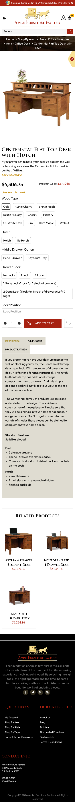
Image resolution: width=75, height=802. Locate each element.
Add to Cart (44, 323)
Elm (30, 223)
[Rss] (47, 692)
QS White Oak (12, 223)
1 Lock (25, 275)
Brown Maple (47, 206)
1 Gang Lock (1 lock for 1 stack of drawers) (29, 283)
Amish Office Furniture (54, 39)
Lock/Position (11, 305)
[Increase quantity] (19, 323)
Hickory (48, 215)
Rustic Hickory (12, 215)
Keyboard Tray (37, 258)
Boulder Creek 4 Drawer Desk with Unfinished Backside (56, 563)
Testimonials (47, 737)
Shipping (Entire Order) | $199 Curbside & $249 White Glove (40, 2)
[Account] (63, 17)
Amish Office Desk (18, 43)
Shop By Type (12, 732)
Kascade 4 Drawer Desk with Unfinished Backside (18, 617)
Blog (42, 722)
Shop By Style (12, 727)
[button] (4, 18)
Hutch (7, 240)
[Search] (70, 31)
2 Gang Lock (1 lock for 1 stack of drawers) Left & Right (34, 294)
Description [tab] (12, 341)
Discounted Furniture (52, 732)
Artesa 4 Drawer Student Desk (18, 562)
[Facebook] (25, 692)
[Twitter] (33, 692)
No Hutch (23, 240)
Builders (44, 727)
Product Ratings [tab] (16, 349)
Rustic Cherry (23, 206)
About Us (45, 717)
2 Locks (40, 275)
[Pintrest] (40, 692)
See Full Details (11, 175)
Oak (6, 206)
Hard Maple (46, 223)
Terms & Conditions (51, 742)
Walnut (64, 223)
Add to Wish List (68, 323)
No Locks (9, 275)
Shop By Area (26, 39)
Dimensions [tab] (35, 341)
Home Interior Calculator (19, 737)
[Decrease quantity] (5, 323)
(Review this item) (13, 192)
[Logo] (37, 17)
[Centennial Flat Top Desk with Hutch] (37, 97)
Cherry (32, 215)
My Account (11, 717)
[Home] (10, 39)
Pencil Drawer (12, 258)
